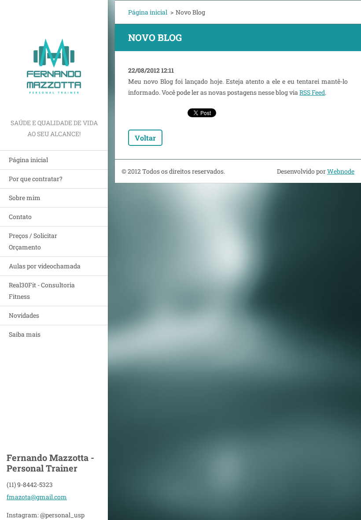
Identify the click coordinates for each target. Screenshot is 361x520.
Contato (20, 216)
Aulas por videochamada (45, 266)
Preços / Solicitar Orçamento (33, 241)
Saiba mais (25, 334)
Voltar (145, 137)
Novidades (24, 315)
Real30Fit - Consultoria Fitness (42, 291)
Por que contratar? (36, 179)
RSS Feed (312, 92)
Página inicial (28, 160)
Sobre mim (25, 197)
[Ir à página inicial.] (54, 58)
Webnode (340, 171)
